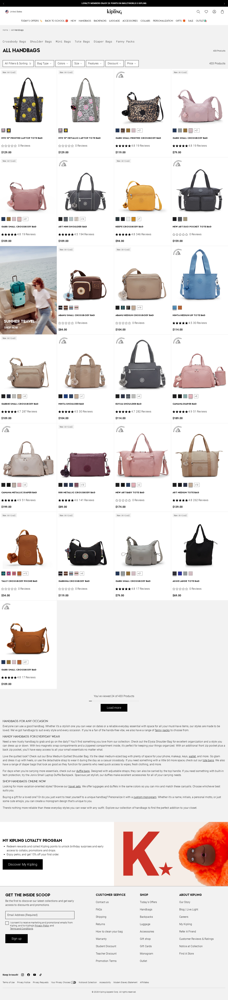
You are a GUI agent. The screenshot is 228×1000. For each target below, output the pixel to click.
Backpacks (100, 20)
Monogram (146, 953)
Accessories (130, 20)
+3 (25, 396)
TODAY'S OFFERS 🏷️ (31, 20)
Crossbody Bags (14, 41)
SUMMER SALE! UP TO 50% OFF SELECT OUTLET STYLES (114, 3)
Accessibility (105, 982)
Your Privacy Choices (60, 982)
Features (93, 63)
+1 (82, 396)
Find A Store (186, 953)
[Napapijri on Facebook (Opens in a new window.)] (28, 974)
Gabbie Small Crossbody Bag (20, 404)
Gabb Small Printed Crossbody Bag (138, 138)
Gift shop (145, 938)
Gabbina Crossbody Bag (74, 581)
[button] (3, 130)
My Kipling (185, 924)
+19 (139, 307)
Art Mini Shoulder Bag (72, 227)
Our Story (184, 902)
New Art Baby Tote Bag (130, 492)
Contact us (102, 902)
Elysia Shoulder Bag (129, 404)
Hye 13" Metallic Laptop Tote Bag (79, 138)
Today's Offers (148, 902)
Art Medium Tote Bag (186, 492)
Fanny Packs (125, 41)
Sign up (17, 938)
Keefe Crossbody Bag (129, 227)
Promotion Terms (106, 961)
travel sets (74, 786)
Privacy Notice (23, 982)
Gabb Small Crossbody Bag (190, 138)
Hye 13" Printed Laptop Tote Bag (22, 138)
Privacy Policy (42, 925)
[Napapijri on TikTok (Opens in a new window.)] (40, 974)
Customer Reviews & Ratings (196, 938)
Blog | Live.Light (188, 909)
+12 (25, 573)
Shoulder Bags (41, 41)
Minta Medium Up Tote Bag (189, 315)
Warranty (101, 938)
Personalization (163, 20)
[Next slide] (224, 3)
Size (76, 63)
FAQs (99, 909)
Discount (113, 63)
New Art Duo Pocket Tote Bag (192, 227)
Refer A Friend (187, 931)
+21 (139, 130)
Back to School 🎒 (56, 20)
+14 (82, 219)
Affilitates (144, 982)
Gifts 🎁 (180, 20)
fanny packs (162, 730)
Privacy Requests (40, 982)
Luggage (114, 20)
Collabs (145, 20)
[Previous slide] (4, 3)
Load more (114, 707)
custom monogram (145, 797)
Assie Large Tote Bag (186, 581)
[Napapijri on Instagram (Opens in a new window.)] (22, 974)
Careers (183, 916)
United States (16, 12)
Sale (190, 20)
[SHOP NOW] (28, 290)
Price (130, 63)
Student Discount (106, 946)
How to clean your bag (109, 931)
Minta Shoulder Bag (71, 404)
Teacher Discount (106, 953)
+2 (139, 485)
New (73, 20)
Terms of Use (9, 982)
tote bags (208, 760)
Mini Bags (63, 41)
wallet (192, 756)
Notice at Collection (191, 946)
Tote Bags (82, 41)
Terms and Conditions (21, 928)
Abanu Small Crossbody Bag (76, 315)
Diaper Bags (103, 41)
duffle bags (83, 771)
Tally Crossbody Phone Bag (19, 581)
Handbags (85, 20)
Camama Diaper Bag (185, 404)
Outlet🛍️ (201, 20)
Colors (61, 63)
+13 (82, 485)
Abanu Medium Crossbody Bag (135, 315)
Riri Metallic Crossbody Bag (76, 492)
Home (5, 30)
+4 (139, 396)
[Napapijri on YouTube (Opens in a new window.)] (34, 974)
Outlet (143, 961)
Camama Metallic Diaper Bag (19, 492)
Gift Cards (146, 946)
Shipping (101, 916)
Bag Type (42, 63)
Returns (100, 924)
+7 (139, 219)
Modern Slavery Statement (125, 982)
